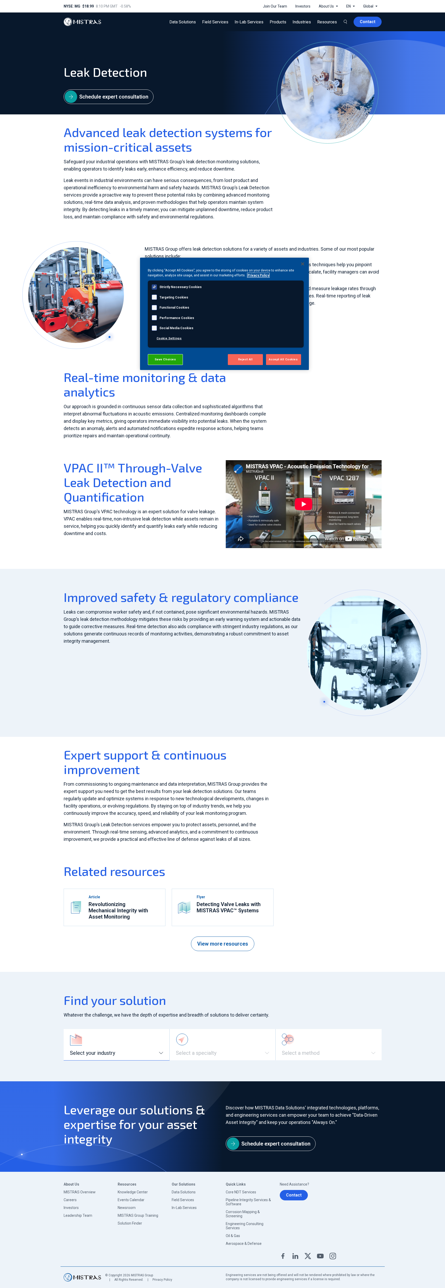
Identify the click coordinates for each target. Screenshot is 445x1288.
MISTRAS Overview (80, 1192)
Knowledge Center (133, 1192)
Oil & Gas (233, 1236)
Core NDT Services (241, 1192)
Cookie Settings (169, 338)
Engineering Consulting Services (244, 1226)
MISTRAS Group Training (138, 1215)
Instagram (333, 1256)
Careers (70, 1200)
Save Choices (165, 359)
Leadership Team (78, 1215)
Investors (71, 1208)
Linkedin (295, 1256)
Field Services (183, 1200)
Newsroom (127, 1208)
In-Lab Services (184, 1208)
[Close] (302, 264)
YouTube (320, 1256)
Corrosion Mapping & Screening (243, 1214)
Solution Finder (130, 1223)
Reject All (245, 359)
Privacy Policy (162, 1280)
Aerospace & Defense (244, 1243)
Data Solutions (184, 1192)
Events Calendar (131, 1200)
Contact (294, 1195)
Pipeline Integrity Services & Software (248, 1202)
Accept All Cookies (283, 359)
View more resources (222, 944)
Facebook (283, 1256)
